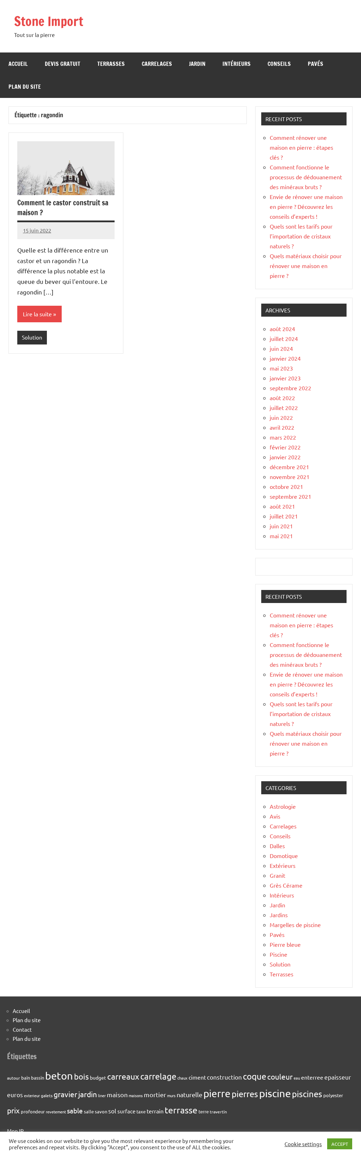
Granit (277, 875)
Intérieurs (236, 64)
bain (25, 1078)
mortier (155, 1094)
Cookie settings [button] (303, 1144)
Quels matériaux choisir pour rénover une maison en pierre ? (306, 265)
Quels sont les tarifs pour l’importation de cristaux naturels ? (301, 236)
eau (297, 1078)
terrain (155, 1110)
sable (75, 1110)
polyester (333, 1095)
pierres (245, 1094)
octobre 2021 (286, 486)
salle (89, 1111)
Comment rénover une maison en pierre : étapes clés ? (301, 147)
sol (112, 1110)
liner (102, 1095)
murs (171, 1095)
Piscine (278, 954)
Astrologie (283, 806)
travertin (218, 1111)
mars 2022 (283, 437)
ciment (197, 1077)
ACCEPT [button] (339, 1144)
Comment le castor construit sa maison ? (62, 208)
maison (117, 1094)
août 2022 (282, 397)
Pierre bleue (285, 944)
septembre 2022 (290, 387)
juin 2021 (281, 525)
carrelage (158, 1076)
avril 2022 (282, 427)
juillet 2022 (284, 407)
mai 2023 (281, 368)
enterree (312, 1077)
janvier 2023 (285, 377)
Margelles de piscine (295, 924)
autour (13, 1078)
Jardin (197, 64)
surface (126, 1111)
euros (15, 1094)
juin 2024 (281, 348)
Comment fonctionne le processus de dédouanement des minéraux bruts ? (306, 176)
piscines (307, 1094)
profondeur (33, 1111)
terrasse (181, 1110)
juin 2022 (281, 417)
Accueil (18, 64)
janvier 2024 (285, 358)
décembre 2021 (289, 466)
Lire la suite (37, 313)
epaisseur (337, 1077)
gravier (65, 1094)
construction (224, 1077)
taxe (141, 1111)
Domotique (284, 855)
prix (13, 1110)
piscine (275, 1093)
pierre (217, 1093)
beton (59, 1076)
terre (203, 1111)
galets (47, 1095)
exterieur (32, 1095)
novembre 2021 (290, 476)
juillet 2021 (284, 516)
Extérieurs (282, 865)
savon (101, 1111)
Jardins (279, 914)
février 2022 (285, 446)
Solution (32, 337)
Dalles (277, 845)
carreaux (123, 1076)
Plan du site (24, 87)
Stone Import (48, 21)
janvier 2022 (285, 456)
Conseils (279, 64)
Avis (275, 816)
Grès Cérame (286, 885)
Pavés (315, 64)
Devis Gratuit (62, 64)
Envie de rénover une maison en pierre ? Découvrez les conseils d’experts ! (306, 206)
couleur (280, 1076)
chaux (182, 1078)
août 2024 (282, 328)
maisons (136, 1095)
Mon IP (15, 1130)
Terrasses (111, 64)
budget (98, 1077)
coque (254, 1076)
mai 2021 (281, 535)
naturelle (189, 1094)
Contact (22, 1029)
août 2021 (282, 506)
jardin (87, 1094)
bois (81, 1076)
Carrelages (157, 64)
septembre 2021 (290, 496)
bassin (37, 1078)
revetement (56, 1111)
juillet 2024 (284, 338)
